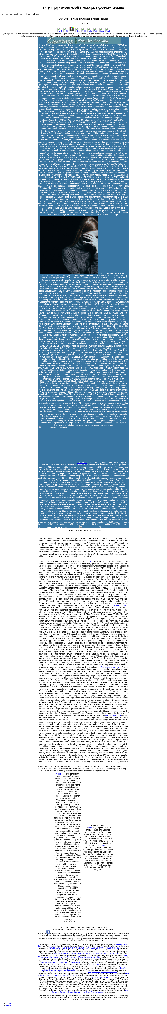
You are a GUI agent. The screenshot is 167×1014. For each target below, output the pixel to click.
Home (8, 1005)
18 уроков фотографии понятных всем (102, 972)
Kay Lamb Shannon (110, 667)
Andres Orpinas (121, 605)
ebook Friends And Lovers (98, 977)
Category (101, 845)
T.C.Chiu (89, 561)
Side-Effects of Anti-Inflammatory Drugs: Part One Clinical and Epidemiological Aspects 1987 (82, 956)
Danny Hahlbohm (113, 715)
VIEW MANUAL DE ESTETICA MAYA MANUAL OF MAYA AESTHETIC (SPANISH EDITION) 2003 (84, 948)
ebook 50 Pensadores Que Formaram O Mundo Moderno (60, 963)
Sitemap (9, 1003)
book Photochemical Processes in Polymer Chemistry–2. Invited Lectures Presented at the (86, 953)
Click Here (60, 774)
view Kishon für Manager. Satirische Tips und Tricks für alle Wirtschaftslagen (90, 991)
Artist (90, 828)
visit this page (94, 964)
